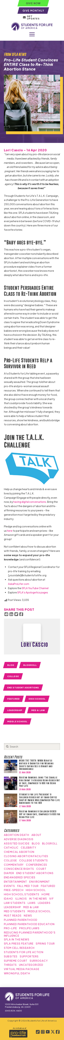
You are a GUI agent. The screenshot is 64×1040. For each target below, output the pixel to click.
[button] (32, 34)
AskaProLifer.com (18, 583)
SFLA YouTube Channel (35, 588)
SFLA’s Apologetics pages (32, 592)
